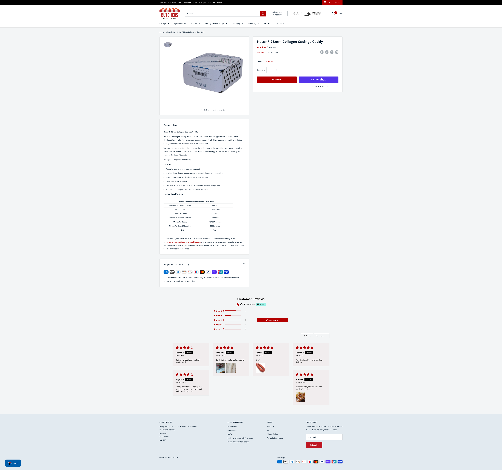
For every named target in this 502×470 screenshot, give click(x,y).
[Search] (263, 14)
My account (277, 15)
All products (170, 32)
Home (161, 32)
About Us (270, 426)
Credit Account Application (238, 442)
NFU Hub (267, 23)
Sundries (194, 23)
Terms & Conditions (275, 438)
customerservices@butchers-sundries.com (183, 242)
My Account (232, 426)
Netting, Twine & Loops (214, 23)
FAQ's (229, 434)
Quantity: (261, 70)
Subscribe (314, 445)
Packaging (236, 23)
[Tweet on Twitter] (331, 52)
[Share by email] (336, 52)
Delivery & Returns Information (240, 438)
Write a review (272, 320)
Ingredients (178, 23)
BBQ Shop (279, 23)
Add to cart (276, 79)
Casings (162, 23)
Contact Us (231, 430)
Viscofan (260, 52)
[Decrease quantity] (269, 70)
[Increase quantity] (283, 70)
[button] (263, 47)
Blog (268, 430)
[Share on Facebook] (322, 52)
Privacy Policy (272, 434)
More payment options (318, 86)
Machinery (252, 23)
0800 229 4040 (334, 2)
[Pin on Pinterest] (327, 52)
